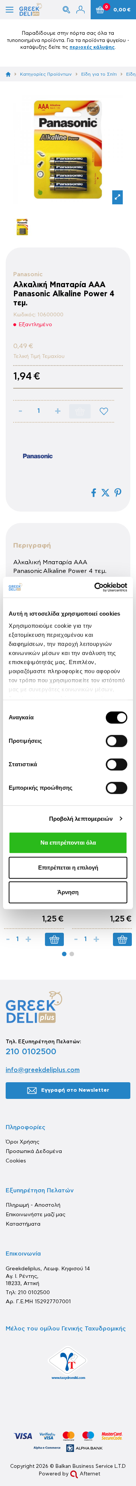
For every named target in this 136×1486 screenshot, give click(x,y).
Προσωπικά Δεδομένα (34, 1151)
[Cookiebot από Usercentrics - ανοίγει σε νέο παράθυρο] (96, 587)
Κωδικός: (24, 314)
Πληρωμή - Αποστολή (33, 1205)
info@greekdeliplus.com (43, 1070)
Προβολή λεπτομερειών (81, 818)
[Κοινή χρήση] (93, 492)
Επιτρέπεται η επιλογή (68, 867)
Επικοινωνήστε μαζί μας (35, 1214)
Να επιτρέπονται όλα (68, 842)
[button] (64, 954)
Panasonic (28, 274)
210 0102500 (31, 1051)
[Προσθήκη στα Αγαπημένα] (104, 411)
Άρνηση (68, 892)
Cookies (16, 1161)
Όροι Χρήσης (22, 1142)
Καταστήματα (23, 1224)
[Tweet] (105, 492)
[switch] (116, 741)
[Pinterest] (117, 492)
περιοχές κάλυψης (92, 47)
